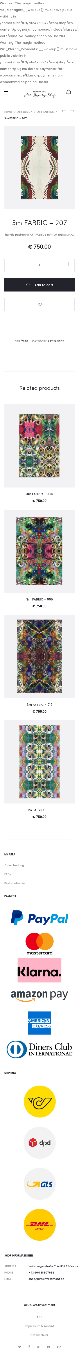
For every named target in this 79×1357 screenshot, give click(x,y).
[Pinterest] (48, 1346)
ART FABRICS (45, 112)
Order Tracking (14, 865)
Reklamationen (14, 883)
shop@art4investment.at (46, 1279)
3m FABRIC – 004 (39, 494)
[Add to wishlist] (39, 304)
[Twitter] (19, 1346)
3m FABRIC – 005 (39, 599)
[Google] (59, 1346)
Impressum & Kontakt (39, 1326)
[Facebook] (29, 1346)
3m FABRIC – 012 (39, 705)
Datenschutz (39, 1335)
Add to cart (43, 285)
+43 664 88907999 (41, 1272)
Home (8, 112)
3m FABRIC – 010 (39, 810)
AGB (39, 1317)
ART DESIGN (24, 112)
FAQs (7, 874)
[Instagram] (38, 1346)
